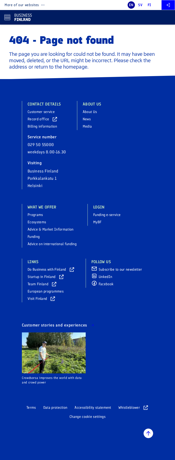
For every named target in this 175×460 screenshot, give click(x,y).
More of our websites (22, 5)
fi (149, 5)
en (131, 5)
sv (140, 5)
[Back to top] (148, 433)
